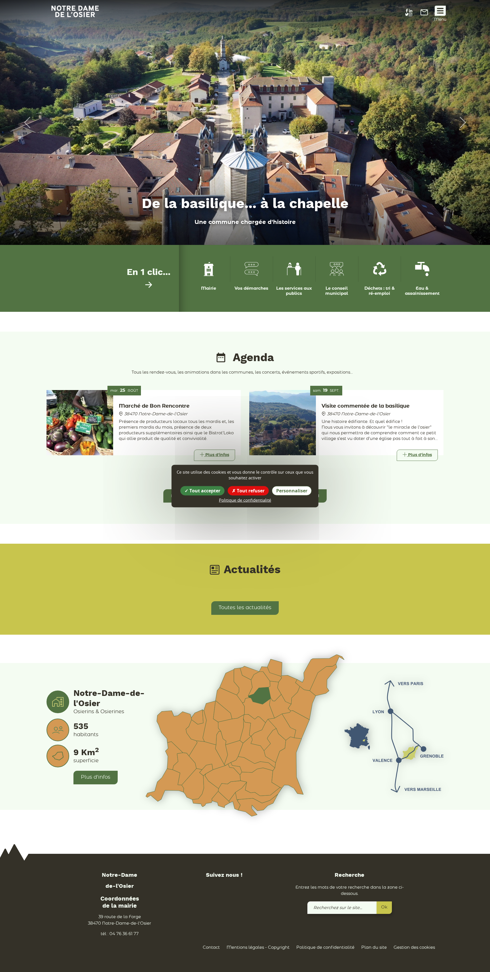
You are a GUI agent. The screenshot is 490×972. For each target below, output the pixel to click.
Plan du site (374, 947)
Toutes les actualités (245, 607)
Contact (211, 947)
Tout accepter (204, 490)
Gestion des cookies (414, 947)
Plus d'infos (95, 777)
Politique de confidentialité (325, 947)
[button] (24, 122)
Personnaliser (291, 490)
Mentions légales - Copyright (258, 947)
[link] (424, 14)
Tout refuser (250, 490)
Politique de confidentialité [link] (245, 500)
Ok (384, 907)
